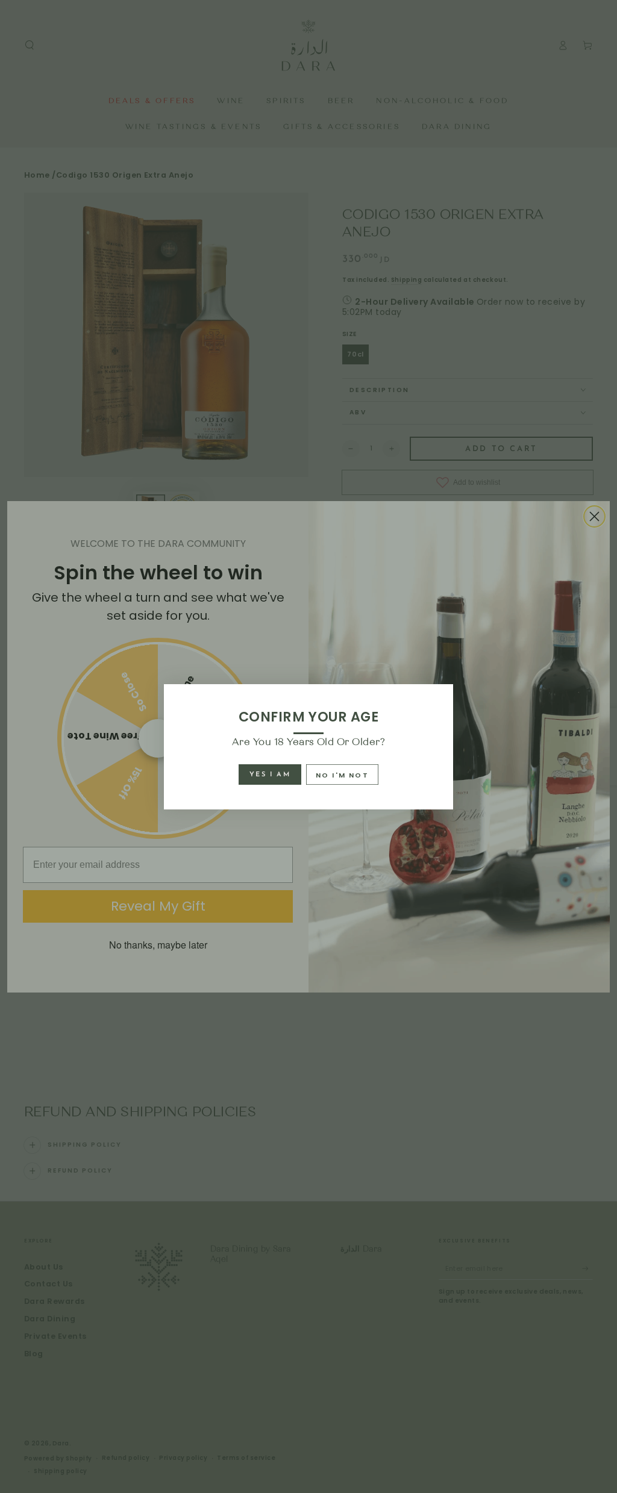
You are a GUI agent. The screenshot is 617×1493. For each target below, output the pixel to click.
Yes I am (269, 774)
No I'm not (342, 775)
